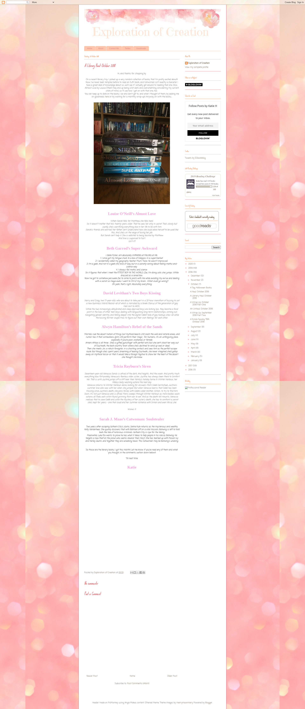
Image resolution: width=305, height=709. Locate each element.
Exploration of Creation (199, 63)
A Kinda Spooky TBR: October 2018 (199, 320)
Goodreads (141, 48)
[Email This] (131, 572)
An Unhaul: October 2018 (201, 308)
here (107, 96)
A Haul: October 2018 (199, 291)
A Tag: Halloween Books (201, 287)
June (193, 339)
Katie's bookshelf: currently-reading (202, 216)
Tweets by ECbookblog (195, 158)
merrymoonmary (184, 702)
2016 (190, 369)
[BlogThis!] (134, 572)
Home (89, 48)
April (193, 347)
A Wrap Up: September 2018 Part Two (201, 314)
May (193, 343)
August (194, 331)
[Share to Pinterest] (143, 572)
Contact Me (114, 48)
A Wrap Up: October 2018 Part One (199, 303)
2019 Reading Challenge (203, 176)
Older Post (172, 676)
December (196, 275)
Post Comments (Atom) (138, 683)
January (195, 360)
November (196, 280)
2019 (190, 268)
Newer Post (92, 676)
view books (215, 195)
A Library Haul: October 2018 (201, 297)
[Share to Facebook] (140, 572)
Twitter (127, 48)
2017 (190, 365)
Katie (198, 181)
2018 (190, 272)
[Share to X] (137, 572)
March (194, 352)
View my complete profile (196, 67)
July (193, 335)
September (196, 326)
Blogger (208, 702)
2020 (190, 263)
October (195, 284)
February (195, 356)
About (100, 48)
